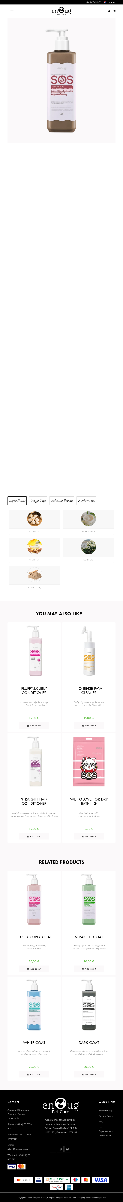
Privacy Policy (106, 1116)
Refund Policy (105, 1110)
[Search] (107, 11)
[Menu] (12, 11)
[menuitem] (93, 2)
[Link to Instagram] (60, 1149)
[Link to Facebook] (53, 1149)
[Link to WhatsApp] (67, 1149)
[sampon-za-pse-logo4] (61, 11)
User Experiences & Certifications (106, 1131)
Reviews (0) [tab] (86, 500)
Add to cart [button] (35, 725)
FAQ (101, 1121)
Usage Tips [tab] (38, 500)
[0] (114, 11)
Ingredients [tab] (17, 500)
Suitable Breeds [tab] (62, 500)
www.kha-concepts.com (96, 1197)
